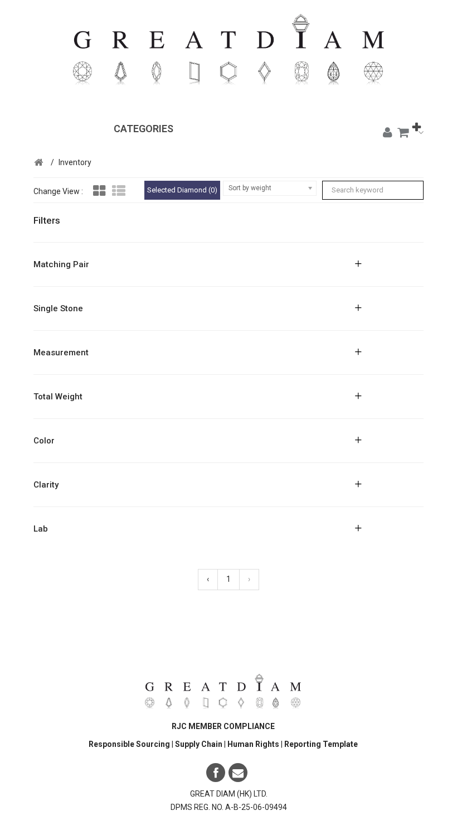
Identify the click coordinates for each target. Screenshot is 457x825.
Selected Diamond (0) (182, 190)
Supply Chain (199, 744)
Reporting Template (321, 744)
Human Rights (254, 744)
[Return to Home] (38, 163)
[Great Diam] (228, 56)
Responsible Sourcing (129, 744)
